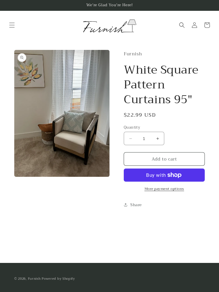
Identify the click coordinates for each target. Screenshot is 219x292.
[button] (12, 25)
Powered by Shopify (58, 278)
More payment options (164, 188)
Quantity (132, 127)
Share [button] (136, 204)
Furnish (35, 278)
